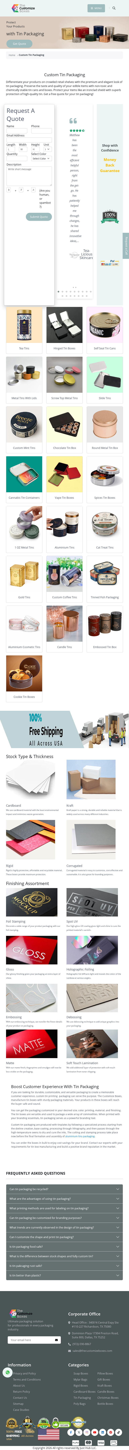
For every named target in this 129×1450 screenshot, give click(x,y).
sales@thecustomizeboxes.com (92, 1351)
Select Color (38, 154)
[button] (58, 291)
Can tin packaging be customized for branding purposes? (46, 1218)
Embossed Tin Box (104, 647)
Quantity (12, 154)
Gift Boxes (103, 1379)
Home (12, 55)
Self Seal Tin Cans (105, 348)
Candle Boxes (105, 1391)
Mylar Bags (80, 1379)
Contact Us (20, 1398)
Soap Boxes (81, 1373)
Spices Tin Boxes (104, 498)
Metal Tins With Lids (24, 398)
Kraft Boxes (104, 1385)
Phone (35, 126)
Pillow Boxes (105, 1373)
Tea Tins (24, 348)
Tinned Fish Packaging (105, 597)
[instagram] (86, 1432)
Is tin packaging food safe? (26, 1247)
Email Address (16, 135)
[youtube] (94, 1432)
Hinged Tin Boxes (64, 348)
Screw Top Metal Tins (64, 398)
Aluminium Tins (64, 547)
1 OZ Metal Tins (24, 547)
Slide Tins (105, 398)
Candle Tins (64, 647)
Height (35, 144)
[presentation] (73, 287)
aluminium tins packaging (80, 1136)
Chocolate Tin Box (64, 448)
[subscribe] (56, 1340)
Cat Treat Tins (105, 547)
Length (11, 144)
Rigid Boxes (81, 1385)
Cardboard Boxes (85, 1391)
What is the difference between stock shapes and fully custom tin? (51, 1256)
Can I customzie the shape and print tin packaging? (42, 1237)
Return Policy (21, 1391)
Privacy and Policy (24, 1373)
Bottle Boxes (105, 1404)
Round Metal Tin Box (105, 448)
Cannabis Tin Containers (24, 498)
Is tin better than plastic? (25, 1275)
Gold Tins (24, 597)
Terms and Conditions (27, 1379)
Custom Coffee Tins (64, 597)
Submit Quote (39, 217)
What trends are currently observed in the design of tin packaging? (52, 1227)
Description (14, 164)
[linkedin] (102, 1432)
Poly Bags (80, 1404)
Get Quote (19, 44)
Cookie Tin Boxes (24, 697)
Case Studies (21, 1410)
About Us (19, 1385)
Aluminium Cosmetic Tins (24, 647)
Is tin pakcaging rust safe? (26, 1266)
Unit (46, 144)
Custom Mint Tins (24, 448)
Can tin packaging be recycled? (29, 1189)
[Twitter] (78, 1432)
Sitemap (18, 1404)
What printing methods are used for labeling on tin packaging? (49, 1208)
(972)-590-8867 (82, 1344)
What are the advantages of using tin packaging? (40, 1199)
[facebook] (70, 1432)
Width (23, 144)
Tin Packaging (82, 1398)
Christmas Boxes (108, 1398)
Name (10, 126)
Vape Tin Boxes (64, 498)
